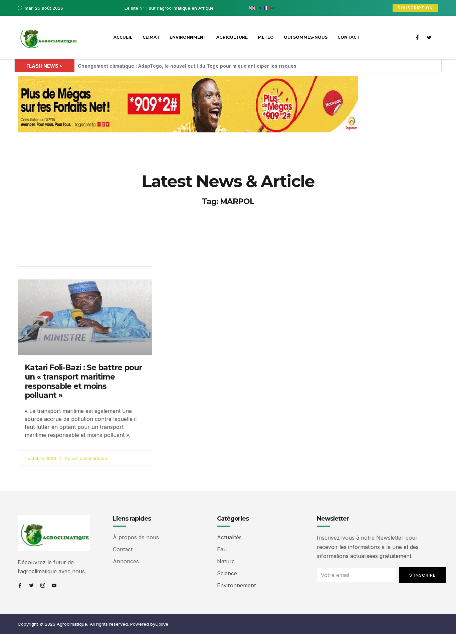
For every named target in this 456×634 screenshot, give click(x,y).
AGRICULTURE (232, 37)
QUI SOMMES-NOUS (305, 37)
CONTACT (348, 37)
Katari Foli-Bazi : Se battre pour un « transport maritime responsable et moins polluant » (83, 381)
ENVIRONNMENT (188, 37)
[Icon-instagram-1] (42, 585)
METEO (266, 37)
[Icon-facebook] (417, 37)
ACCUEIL (123, 37)
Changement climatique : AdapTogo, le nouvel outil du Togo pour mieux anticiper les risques (187, 66)
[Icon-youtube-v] (54, 585)
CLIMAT (151, 37)
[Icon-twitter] (429, 37)
